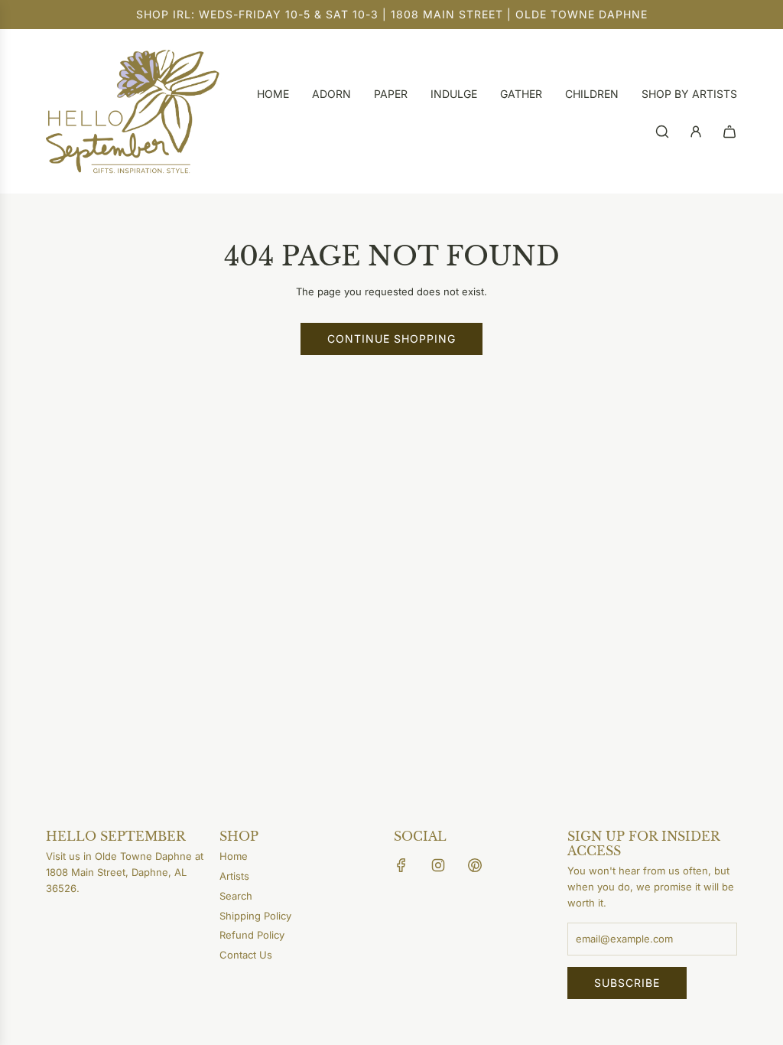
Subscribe (627, 982)
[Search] (662, 131)
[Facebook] (401, 865)
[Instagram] (438, 865)
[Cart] (729, 131)
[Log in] (696, 131)
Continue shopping (391, 338)
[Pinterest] (475, 865)
